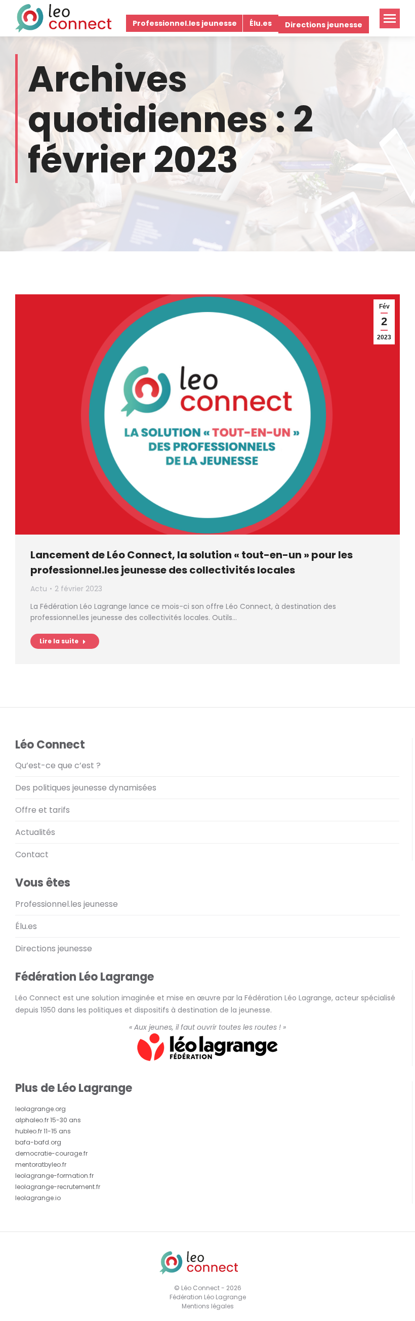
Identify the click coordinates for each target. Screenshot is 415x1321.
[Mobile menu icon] (390, 18)
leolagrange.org (40, 1109)
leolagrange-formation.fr (54, 1175)
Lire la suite (58, 641)
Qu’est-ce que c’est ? (58, 765)
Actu (38, 589)
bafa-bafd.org (38, 1142)
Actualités (35, 832)
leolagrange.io (38, 1198)
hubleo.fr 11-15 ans (43, 1131)
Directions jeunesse (53, 948)
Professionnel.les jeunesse (66, 904)
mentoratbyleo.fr (40, 1164)
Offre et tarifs (42, 810)
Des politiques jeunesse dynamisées (85, 788)
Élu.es (26, 926)
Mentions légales (208, 1306)
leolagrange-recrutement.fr (57, 1186)
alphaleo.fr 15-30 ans (48, 1120)
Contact (32, 854)
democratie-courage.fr (51, 1153)
